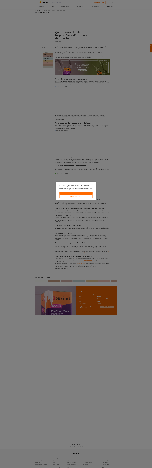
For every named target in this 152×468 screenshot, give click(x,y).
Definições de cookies (76, 196)
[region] (76, 191)
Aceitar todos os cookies (76, 193)
